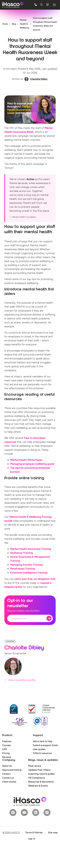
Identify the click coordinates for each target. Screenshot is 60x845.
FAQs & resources (42, 753)
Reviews (6, 757)
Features (6, 741)
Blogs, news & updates (43, 760)
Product (7, 735)
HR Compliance (36, 777)
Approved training (12, 769)
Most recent (34, 765)
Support (38, 735)
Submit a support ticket (45, 745)
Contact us (8, 777)
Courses (6, 745)
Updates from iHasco (39, 769)
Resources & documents (41, 781)
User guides (39, 749)
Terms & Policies (34, 832)
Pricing (6, 753)
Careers (6, 773)
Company (8, 760)
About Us (7, 765)
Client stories (9, 781)
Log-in (31, 838)
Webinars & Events (38, 785)
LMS (4, 749)
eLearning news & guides (41, 773)
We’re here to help (42, 741)
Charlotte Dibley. (39, 79)
